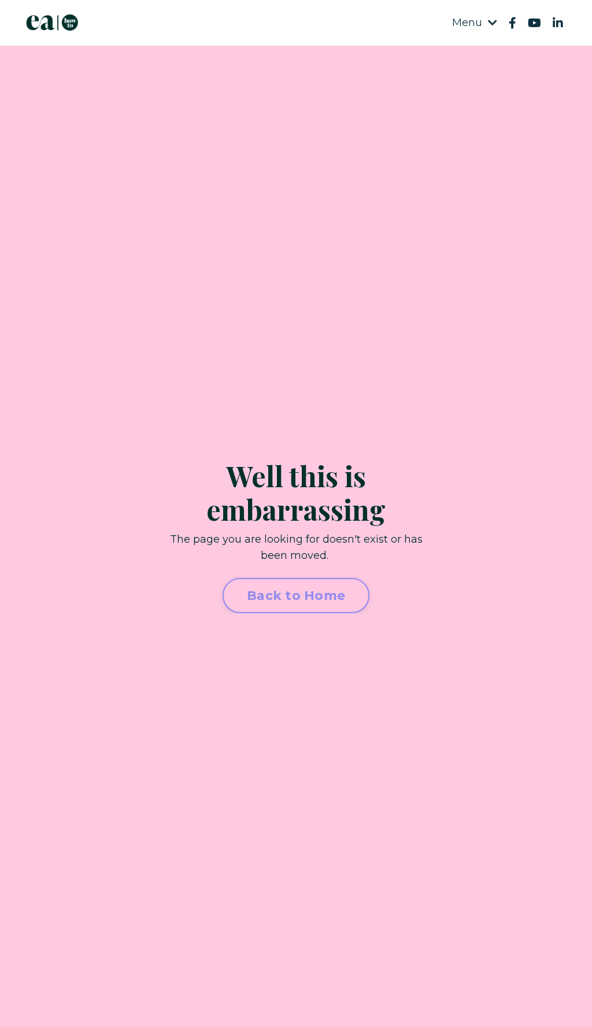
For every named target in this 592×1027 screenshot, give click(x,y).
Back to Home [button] (296, 595)
